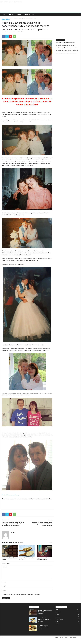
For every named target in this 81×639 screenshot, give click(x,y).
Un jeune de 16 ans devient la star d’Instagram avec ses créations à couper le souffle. (42, 523)
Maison (11, 2)
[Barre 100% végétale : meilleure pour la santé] (33, 628)
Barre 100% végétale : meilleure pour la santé (66, 47)
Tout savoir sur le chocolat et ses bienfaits (10, 558)
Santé (1, 2)
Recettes (6, 2)
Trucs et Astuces (18, 2)
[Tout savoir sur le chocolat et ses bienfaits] (10, 551)
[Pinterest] (10, 36)
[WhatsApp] (14, 36)
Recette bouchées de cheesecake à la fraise (66, 53)
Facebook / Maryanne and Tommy (10, 495)
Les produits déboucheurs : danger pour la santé (43, 558)
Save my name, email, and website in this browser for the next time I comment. (21, 594)
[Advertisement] (67, 26)
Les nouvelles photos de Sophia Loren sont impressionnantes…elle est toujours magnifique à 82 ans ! (13, 523)
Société (7, 19)
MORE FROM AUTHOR (18, 542)
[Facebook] (3, 36)
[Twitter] (7, 36)
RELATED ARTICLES (7, 542)
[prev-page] (50, 542)
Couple (57, 621)
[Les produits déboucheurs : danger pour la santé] (44, 551)
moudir (4, 31)
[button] (78, 14)
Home (3, 18)
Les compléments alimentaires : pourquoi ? (27, 558)
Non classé (58, 612)
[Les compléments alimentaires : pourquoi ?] (27, 551)
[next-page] (51, 542)
